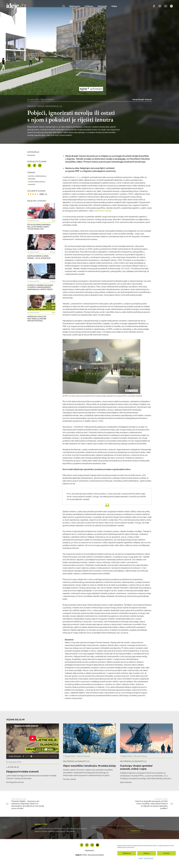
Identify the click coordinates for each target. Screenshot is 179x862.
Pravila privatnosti (148, 858)
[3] (33, 194)
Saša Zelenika (126, 782)
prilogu (78, 177)
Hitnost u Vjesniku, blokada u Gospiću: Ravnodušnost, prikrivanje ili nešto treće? (40, 287)
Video (114, 6)
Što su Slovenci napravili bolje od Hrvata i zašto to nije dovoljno (39, 227)
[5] (37, 194)
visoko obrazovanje (36, 182)
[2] (31, 194)
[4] (35, 194)
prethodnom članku (102, 211)
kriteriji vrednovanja (37, 176)
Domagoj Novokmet (15, 782)
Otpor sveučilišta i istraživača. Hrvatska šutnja (89, 765)
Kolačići (141, 858)
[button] (23, 756)
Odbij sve (146, 853)
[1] (28, 194)
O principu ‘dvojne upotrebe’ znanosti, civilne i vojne (136, 767)
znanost (31, 184)
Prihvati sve (127, 853)
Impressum (89, 850)
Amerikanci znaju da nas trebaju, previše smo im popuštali (36, 318)
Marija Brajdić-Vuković (142, 99)
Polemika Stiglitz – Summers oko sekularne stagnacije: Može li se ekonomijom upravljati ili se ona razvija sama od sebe (27, 803)
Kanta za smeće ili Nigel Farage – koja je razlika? (39, 257)
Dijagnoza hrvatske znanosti (22, 771)
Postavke (166, 853)
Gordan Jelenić (69, 779)
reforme (31, 179)
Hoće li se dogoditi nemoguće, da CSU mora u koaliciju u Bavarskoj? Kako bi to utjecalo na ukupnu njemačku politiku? (151, 803)
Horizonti (102, 6)
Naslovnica (74, 6)
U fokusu (89, 6)
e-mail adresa (97, 827)
